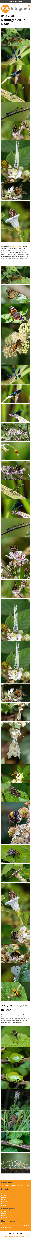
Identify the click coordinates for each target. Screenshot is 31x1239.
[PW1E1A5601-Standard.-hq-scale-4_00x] (15, 451)
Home (4, 1192)
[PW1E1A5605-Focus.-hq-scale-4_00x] (15, 432)
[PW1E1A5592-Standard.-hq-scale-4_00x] (15, 508)
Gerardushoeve (14, 262)
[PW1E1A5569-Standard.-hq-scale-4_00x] (15, 854)
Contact (4, 1205)
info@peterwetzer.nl (16, 1)
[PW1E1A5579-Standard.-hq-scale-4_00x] (15, 313)
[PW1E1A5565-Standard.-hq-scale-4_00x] (15, 904)
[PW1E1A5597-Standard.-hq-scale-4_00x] (15, 294)
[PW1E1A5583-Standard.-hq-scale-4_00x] (15, 712)
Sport (3, 1199)
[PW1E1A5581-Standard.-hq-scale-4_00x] (15, 743)
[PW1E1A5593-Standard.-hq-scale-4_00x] (15, 489)
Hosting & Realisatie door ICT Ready (15, 1236)
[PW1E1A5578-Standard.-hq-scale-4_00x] (15, 344)
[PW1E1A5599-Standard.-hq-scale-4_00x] (15, 275)
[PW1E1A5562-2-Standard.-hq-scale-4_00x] (15, 953)
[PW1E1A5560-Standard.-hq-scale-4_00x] (15, 972)
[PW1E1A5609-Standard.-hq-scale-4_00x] (15, 374)
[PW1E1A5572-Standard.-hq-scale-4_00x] (15, 823)
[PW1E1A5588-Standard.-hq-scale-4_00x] (15, 620)
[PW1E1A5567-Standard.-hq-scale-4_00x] (15, 873)
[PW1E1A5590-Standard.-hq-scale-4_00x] (15, 558)
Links (3, 1203)
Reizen (4, 1195)
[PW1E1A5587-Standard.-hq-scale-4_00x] (15, 662)
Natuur (4, 1197)
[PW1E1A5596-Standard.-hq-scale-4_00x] (15, 470)
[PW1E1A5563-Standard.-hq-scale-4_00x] (15, 934)
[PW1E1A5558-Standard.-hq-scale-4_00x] (15, 991)
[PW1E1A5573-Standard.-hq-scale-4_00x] (15, 792)
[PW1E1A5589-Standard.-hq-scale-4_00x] (15, 589)
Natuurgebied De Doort (15, 246)
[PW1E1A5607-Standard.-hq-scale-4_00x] (15, 394)
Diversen (4, 1201)
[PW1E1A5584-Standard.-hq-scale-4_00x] (15, 693)
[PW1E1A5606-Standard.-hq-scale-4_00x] (15, 413)
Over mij (4, 1194)
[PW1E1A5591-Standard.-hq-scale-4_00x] (15, 527)
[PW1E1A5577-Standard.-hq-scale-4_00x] (15, 773)
